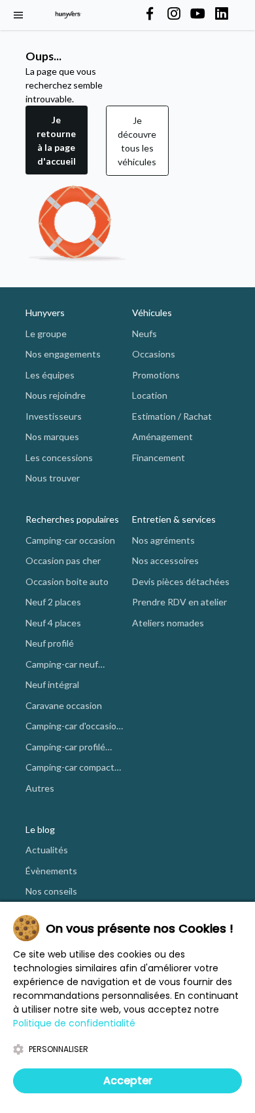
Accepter (127, 1080)
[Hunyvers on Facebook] (149, 14)
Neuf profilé (50, 643)
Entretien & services (174, 519)
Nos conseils (51, 891)
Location (149, 395)
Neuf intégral (52, 684)
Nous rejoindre (56, 395)
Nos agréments (163, 540)
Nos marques (52, 436)
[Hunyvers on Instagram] (173, 14)
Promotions (156, 374)
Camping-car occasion (70, 540)
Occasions (153, 353)
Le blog (40, 829)
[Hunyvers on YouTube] (197, 14)
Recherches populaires (72, 519)
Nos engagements (63, 353)
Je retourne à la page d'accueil (56, 140)
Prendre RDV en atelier (179, 601)
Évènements (51, 870)
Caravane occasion (64, 705)
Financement (158, 457)
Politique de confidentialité (74, 1023)
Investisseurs (54, 416)
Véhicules (152, 312)
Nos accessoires (165, 560)
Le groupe (46, 333)
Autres (40, 788)
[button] (57, 141)
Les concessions (59, 457)
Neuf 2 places (53, 601)
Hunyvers (45, 312)
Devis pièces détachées (181, 581)
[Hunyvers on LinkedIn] (221, 14)
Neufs (144, 333)
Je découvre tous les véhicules (137, 141)
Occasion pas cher (63, 560)
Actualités (47, 849)
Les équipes (50, 374)
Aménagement (162, 436)
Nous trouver (53, 477)
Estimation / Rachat (172, 416)
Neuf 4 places (53, 622)
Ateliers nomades (168, 622)
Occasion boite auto (67, 581)
